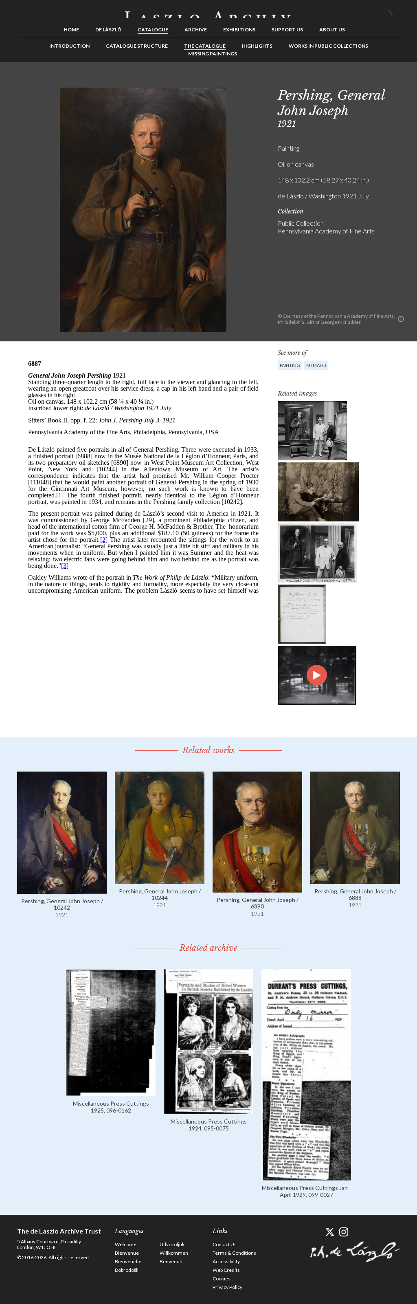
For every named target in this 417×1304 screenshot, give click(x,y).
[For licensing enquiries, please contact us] (401, 319)
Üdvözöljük (172, 1244)
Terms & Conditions (234, 1253)
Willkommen (174, 1253)
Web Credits (226, 1270)
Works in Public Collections (328, 46)
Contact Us (225, 1244)
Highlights (257, 46)
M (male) (316, 365)
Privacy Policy (227, 1287)
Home (71, 29)
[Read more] (62, 890)
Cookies (221, 1278)
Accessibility (226, 1261)
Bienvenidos (129, 1261)
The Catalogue (205, 46)
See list (381, 80)
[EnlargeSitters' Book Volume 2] (302, 614)
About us (332, 29)
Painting (290, 365)
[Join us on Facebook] (315, 1232)
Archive (195, 29)
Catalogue (153, 29)
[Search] (394, 11)
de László (108, 29)
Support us (287, 29)
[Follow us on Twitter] (330, 1232)
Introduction (69, 46)
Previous (368, 80)
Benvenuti (171, 1261)
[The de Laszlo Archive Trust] (208, 11)
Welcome (125, 1244)
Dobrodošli (126, 1270)
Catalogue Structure (137, 46)
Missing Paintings (212, 54)
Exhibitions (239, 29)
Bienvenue (127, 1253)
